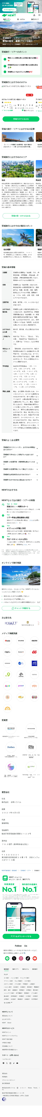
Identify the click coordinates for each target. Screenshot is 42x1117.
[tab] (6, 969)
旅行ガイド (35, 19)
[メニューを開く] (39, 15)
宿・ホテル (21, 19)
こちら (31, 520)
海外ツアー (7, 19)
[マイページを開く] (34, 15)
